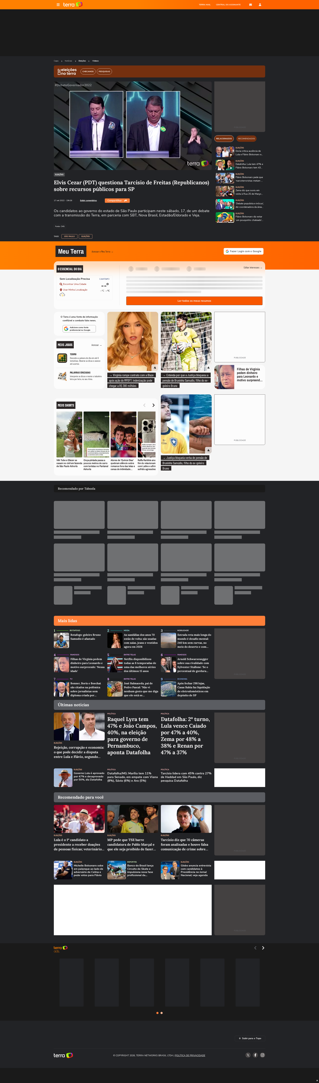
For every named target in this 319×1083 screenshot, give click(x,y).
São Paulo (69, 236)
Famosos (74, 655)
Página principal (73, 4)
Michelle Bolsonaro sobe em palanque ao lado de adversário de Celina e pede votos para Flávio (88, 870)
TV (71, 679)
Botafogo (75, 630)
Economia (182, 679)
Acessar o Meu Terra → (102, 251)
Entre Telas (130, 655)
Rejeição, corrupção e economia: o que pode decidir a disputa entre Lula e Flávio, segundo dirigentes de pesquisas (79, 752)
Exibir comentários (88, 200)
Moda (126, 630)
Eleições (82, 61)
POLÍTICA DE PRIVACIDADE (190, 1055)
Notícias (69, 61)
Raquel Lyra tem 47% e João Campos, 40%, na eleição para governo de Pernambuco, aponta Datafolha (132, 736)
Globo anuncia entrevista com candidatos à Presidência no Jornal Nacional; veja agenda (196, 870)
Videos (95, 61)
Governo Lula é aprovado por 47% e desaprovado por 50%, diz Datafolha (89, 776)
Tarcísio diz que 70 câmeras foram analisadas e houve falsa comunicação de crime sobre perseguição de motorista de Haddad (184, 844)
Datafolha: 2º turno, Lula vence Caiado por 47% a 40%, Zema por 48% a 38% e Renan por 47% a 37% (185, 736)
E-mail (250, 4)
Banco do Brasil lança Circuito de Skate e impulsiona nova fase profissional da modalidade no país (140, 870)
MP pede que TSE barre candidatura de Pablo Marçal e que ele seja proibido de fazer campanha (131, 844)
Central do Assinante (228, 4)
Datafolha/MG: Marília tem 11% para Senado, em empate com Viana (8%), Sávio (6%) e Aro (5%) (132, 777)
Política (111, 714)
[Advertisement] (239, 777)
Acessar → (97, 344)
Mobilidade (183, 630)
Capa (56, 61)
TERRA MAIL (205, 4)
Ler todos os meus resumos (194, 301)
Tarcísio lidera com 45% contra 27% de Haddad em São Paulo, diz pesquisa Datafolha (186, 777)
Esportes (132, 862)
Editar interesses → (253, 267)
